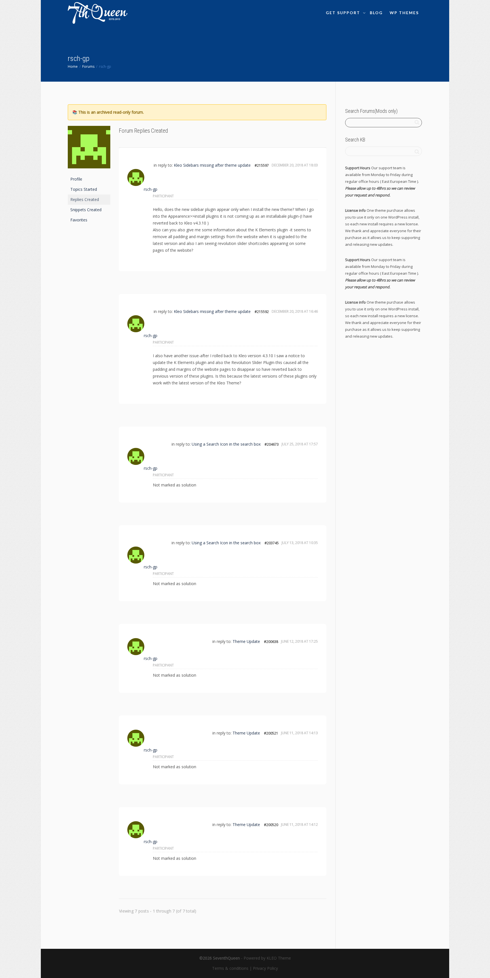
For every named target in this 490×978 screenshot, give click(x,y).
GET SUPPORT (344, 12)
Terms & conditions (230, 968)
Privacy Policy (265, 968)
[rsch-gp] (89, 149)
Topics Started (83, 189)
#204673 (272, 444)
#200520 (271, 824)
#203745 (272, 543)
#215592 (262, 311)
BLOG (376, 12)
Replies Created (84, 199)
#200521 (271, 733)
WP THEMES (404, 12)
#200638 (271, 641)
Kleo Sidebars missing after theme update (212, 165)
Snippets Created (86, 209)
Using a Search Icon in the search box (226, 444)
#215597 (262, 165)
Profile (76, 179)
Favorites (78, 220)
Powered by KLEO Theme (267, 958)
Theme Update (246, 641)
